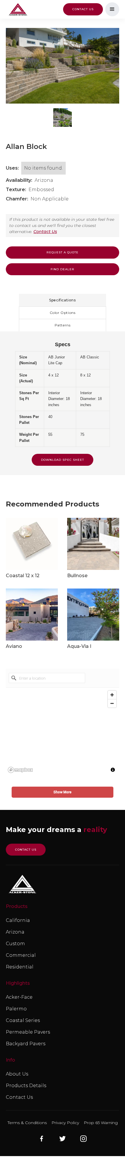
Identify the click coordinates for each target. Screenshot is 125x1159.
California (18, 920)
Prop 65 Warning (101, 1122)
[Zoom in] (112, 695)
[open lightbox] (62, 66)
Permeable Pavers (28, 1032)
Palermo (16, 1009)
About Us (17, 1074)
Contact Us (45, 231)
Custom (15, 943)
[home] (16, 9)
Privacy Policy (65, 1122)
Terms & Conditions (27, 1122)
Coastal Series (23, 1020)
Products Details (26, 1085)
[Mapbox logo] (20, 770)
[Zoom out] (112, 703)
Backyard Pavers (25, 1043)
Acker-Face (19, 997)
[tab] (62, 300)
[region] (62, 731)
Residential (19, 967)
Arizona (15, 932)
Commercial (21, 955)
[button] (112, 9)
